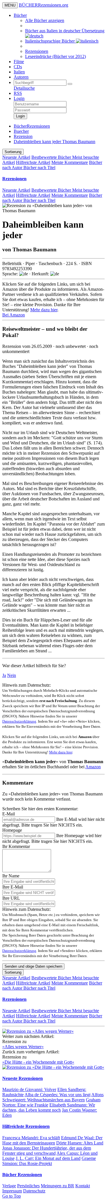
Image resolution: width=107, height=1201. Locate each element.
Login (19, 98)
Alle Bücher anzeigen (44, 20)
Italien (19, 71)
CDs (18, 66)
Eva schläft (31, 1137)
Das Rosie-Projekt (49, 1161)
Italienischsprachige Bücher (50, 41)
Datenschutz (34, 1190)
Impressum (12, 1190)
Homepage (12, 830)
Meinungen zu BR (57, 1185)
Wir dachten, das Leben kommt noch (48, 1107)
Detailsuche (24, 88)
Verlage (9, 1185)
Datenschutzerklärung (19, 721)
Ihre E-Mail (12, 887)
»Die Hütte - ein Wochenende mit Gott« (38, 1062)
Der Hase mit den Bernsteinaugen (52, 1140)
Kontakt (82, 1185)
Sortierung (13, 152)
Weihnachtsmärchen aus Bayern (53, 1097)
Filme (19, 61)
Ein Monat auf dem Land (48, 1158)
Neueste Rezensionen (22, 1078)
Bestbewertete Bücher (51, 157)
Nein (11, 675)
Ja (4, 675)
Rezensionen (36, 51)
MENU (10, 5)
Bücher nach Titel (39, 167)
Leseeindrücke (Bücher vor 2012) (55, 56)
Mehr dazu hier (43, 309)
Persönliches (28, 1185)
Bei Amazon (13, 314)
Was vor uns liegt (57, 1094)
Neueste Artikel (16, 157)
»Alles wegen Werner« (23, 1046)
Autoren (21, 77)
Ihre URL (11, 898)
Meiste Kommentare (69, 162)
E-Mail (8, 813)
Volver (29, 1089)
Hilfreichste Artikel (33, 162)
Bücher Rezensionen (22, 1174)
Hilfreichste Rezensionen (26, 1126)
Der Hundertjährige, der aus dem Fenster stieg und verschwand (46, 1151)
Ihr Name (10, 875)
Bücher (20, 15)
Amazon (93, 766)
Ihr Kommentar (16, 846)
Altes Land (79, 1142)
